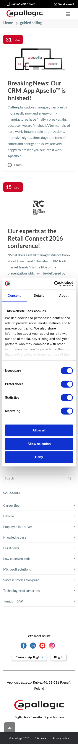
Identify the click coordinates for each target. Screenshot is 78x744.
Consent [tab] (14, 295)
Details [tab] (39, 295)
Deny (39, 457)
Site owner (41, 738)
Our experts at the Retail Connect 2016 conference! (35, 238)
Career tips (11, 505)
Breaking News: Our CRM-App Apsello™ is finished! (37, 90)
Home (8, 22)
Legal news (11, 548)
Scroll (9, 727)
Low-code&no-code (17, 559)
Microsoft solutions (17, 569)
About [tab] (64, 295)
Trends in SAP (13, 601)
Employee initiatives (17, 527)
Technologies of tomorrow (21, 591)
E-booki (8, 516)
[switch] (67, 384)
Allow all (39, 430)
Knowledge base (14, 537)
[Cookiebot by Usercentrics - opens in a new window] (55, 283)
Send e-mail (66, 4)
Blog (57, 657)
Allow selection (39, 444)
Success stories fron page (21, 580)
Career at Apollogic (28, 657)
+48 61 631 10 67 (23, 4)
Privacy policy (61, 738)
